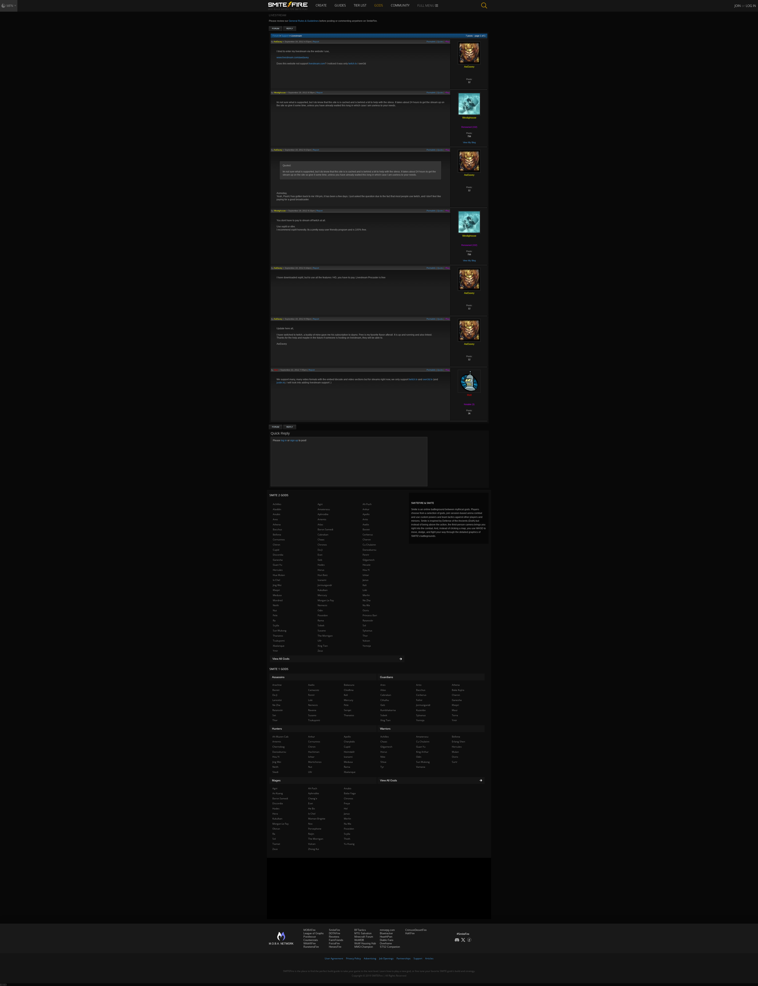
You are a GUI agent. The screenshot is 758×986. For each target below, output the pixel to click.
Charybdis (349, 741)
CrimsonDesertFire (416, 930)
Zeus (320, 650)
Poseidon (323, 615)
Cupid (276, 549)
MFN (10, 6)
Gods (378, 5)
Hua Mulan (279, 575)
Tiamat (276, 844)
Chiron (276, 544)
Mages (276, 780)
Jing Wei (277, 585)
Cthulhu (384, 700)
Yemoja (367, 645)
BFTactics (360, 930)
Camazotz (313, 690)
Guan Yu (277, 564)
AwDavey (278, 41)
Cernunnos (279, 539)
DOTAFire (334, 933)
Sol (364, 625)
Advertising (370, 958)
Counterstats (310, 940)
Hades (321, 564)
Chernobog (278, 746)
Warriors (385, 728)
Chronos (322, 544)
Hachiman (313, 752)
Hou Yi (366, 570)
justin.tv (281, 382)
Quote (440, 41)
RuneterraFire (311, 946)
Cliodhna (349, 690)
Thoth (347, 838)
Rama (321, 620)
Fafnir (419, 700)
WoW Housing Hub (365, 943)
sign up (294, 440)
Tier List (360, 5)
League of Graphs (313, 933)
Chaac (321, 539)
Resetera (334, 936)
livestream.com (317, 63)
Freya (347, 803)
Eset (320, 554)
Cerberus (368, 534)
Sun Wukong (279, 630)
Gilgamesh (368, 560)
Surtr (454, 762)
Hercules (278, 570)
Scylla (276, 625)
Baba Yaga (350, 793)
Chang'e (312, 798)
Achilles (277, 504)
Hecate (367, 564)
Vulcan (366, 640)
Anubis (276, 514)
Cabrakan (323, 534)
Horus (321, 570)
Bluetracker (386, 933)
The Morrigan (325, 635)
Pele (275, 615)
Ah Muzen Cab (280, 736)
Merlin (366, 595)
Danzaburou (369, 549)
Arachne (277, 685)
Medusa (277, 595)
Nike (382, 756)
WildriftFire (309, 943)
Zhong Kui (313, 849)
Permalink (431, 41)
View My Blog (469, 142)
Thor (365, 635)
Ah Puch (367, 504)
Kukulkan (322, 590)
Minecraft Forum (363, 936)
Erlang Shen (458, 741)
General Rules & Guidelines (304, 21)
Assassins (278, 677)
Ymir (275, 650)
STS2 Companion (390, 946)
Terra (455, 715)
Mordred (277, 600)
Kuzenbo (421, 710)
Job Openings (386, 958)
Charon (367, 539)
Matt (276, 370)
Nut (275, 610)
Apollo (366, 514)
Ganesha (278, 560)
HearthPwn (386, 936)
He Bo (311, 808)
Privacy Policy (353, 958)
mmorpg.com (387, 930)
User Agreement (334, 958)
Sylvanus (367, 630)
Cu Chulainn (369, 544)
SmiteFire (334, 930)
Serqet (347, 710)
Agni (320, 504)
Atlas (320, 524)
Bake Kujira (458, 690)
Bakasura (349, 685)
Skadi (275, 772)
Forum (275, 28)
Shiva (383, 762)
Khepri (276, 590)
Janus (366, 580)
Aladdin (277, 509)
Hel (346, 808)
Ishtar (366, 575)
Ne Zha (367, 600)
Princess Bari (370, 615)
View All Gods (280, 658)
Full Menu (426, 5)
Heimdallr (349, 752)
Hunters (277, 728)
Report (316, 41)
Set (274, 715)
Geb (320, 560)
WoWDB (359, 940)
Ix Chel (276, 580)
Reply (289, 28)
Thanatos (278, 635)
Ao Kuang (277, 793)
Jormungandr (325, 585)
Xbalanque (278, 645)
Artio (365, 519)
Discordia (278, 554)
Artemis (322, 519)
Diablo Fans (386, 940)
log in (284, 440)
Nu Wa (366, 605)
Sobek (321, 625)
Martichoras (315, 762)
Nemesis (322, 605)
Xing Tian (323, 645)
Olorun (276, 828)
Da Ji (320, 549)
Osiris (366, 610)
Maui (454, 710)
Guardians (386, 677)
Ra (274, 620)
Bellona (277, 534)
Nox (310, 823)
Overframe (386, 943)
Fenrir (366, 554)
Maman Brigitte (316, 818)
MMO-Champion (363, 946)
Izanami (322, 580)
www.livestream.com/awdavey (293, 57)
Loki (365, 590)
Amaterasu (324, 509)
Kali (365, 585)
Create (321, 5)
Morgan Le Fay (326, 600)
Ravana (312, 710)
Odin (320, 610)
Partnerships (404, 958)
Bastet (366, 529)
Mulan (455, 752)
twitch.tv (352, 63)
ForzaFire (334, 943)
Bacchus (277, 529)
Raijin (311, 833)
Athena (277, 524)
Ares (275, 519)
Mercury (322, 595)
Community (400, 5)
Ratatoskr (368, 620)
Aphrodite (323, 514)
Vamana (420, 767)
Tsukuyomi (279, 640)
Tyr (382, 767)
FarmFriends (336, 940)
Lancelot (277, 700)
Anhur (366, 509)
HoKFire (410, 933)
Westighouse (280, 92)
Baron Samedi (325, 529)
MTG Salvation (362, 933)
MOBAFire (309, 930)
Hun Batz (323, 575)
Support (285, 36)
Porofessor (309, 936)
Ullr (320, 640)
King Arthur (422, 752)
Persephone (314, 828)
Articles (429, 958)
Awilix (366, 524)
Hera (275, 813)
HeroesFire (335, 946)
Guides (340, 5)
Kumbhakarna (388, 710)
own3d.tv (427, 379)
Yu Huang (349, 844)
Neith (276, 605)
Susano (322, 630)
